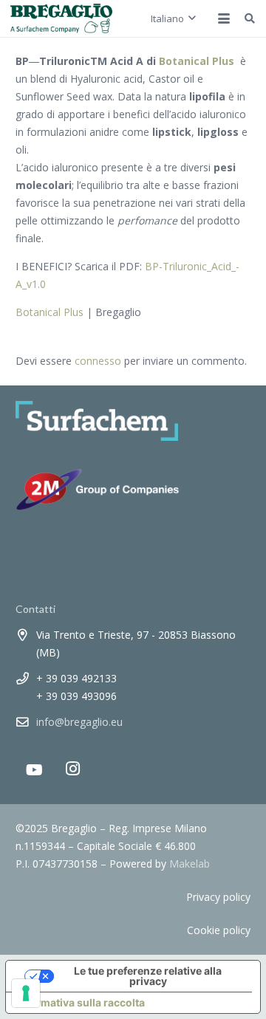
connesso (98, 361)
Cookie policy (218, 930)
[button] (173, 18)
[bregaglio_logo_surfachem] (61, 18)
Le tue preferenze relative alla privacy (148, 975)
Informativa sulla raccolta (80, 1002)
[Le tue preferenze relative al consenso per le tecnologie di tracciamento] (26, 993)
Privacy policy (218, 897)
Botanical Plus (49, 312)
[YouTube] (34, 770)
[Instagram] (72, 768)
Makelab (189, 864)
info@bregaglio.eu (79, 722)
